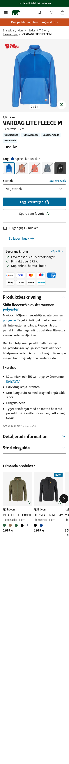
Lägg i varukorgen (31, 202)
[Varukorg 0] (62, 12)
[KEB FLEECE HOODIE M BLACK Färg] (22, 525)
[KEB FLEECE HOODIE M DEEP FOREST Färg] (16, 525)
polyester (11, 309)
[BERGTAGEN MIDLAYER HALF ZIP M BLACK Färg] (36, 525)
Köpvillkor (57, 251)
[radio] (9, 168)
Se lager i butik (19, 238)
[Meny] (5, 12)
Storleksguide (57, 180)
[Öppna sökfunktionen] (39, 12)
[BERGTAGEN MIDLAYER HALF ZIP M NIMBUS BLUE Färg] (41, 525)
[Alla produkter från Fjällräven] (12, 46)
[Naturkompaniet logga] (15, 12)
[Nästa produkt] (63, 498)
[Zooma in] (61, 104)
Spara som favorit (31, 214)
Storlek (8, 181)
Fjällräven (9, 117)
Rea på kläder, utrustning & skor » (34, 22)
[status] (34, 106)
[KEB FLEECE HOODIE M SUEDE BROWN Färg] (10, 525)
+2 (60, 168)
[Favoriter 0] (50, 12)
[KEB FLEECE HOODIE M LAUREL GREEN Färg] (5, 525)
